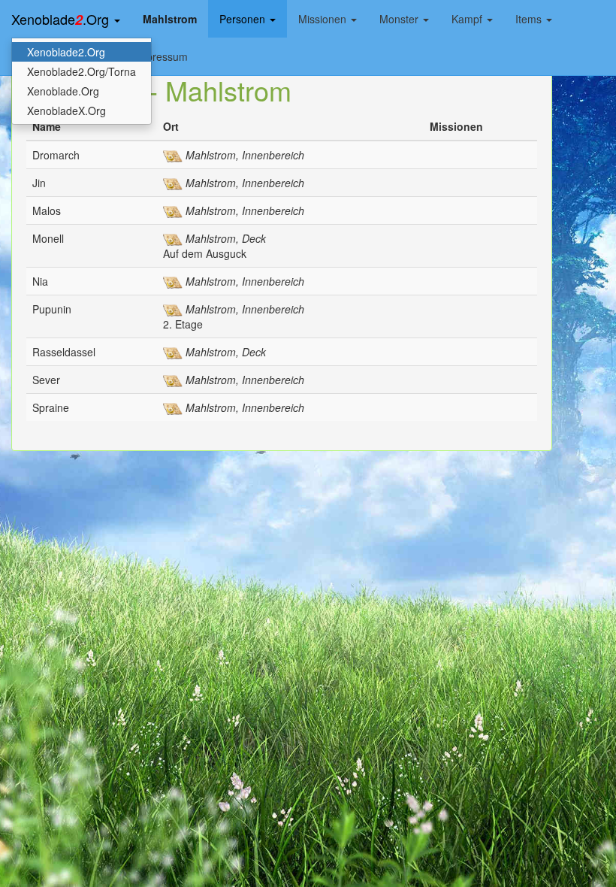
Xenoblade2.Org (66, 51)
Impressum (161, 56)
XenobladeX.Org (66, 110)
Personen (243, 18)
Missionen (323, 18)
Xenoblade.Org (62, 19)
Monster (400, 18)
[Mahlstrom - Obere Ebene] (173, 210)
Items (530, 18)
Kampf (468, 18)
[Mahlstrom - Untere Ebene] (173, 154)
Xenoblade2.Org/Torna (81, 71)
